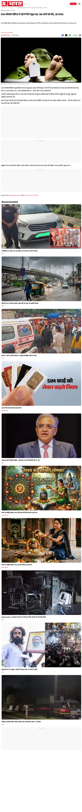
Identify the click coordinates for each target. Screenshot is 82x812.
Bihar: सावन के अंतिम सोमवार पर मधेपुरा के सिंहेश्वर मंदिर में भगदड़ (19, 355)
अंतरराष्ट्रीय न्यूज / (11, 7)
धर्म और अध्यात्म (5, 515)
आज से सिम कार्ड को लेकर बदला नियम (11, 408)
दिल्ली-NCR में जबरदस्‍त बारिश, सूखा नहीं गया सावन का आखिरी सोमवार (20, 303)
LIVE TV (74, 4)
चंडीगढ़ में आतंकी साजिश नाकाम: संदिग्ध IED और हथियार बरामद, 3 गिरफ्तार (21, 722)
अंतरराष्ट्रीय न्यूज (5, 35)
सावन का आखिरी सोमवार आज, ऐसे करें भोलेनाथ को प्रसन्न (17, 565)
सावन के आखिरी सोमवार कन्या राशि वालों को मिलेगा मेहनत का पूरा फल (19, 512)
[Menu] (78, 4)
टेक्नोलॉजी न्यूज (5, 410)
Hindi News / (4, 7)
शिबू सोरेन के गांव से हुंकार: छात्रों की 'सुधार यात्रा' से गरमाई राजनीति (19, 669)
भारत (3, 253)
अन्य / (16, 7)
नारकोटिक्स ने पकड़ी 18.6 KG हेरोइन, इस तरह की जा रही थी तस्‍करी (19, 251)
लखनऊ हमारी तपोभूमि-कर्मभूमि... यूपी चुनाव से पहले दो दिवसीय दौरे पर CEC (21, 460)
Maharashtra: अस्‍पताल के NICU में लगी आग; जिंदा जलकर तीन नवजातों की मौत (24, 617)
